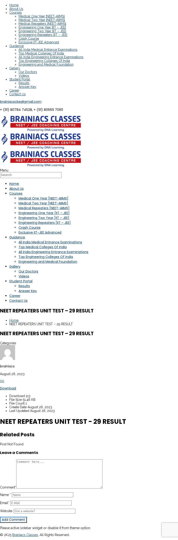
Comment (8, 487)
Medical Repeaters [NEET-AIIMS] (42, 24)
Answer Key (27, 87)
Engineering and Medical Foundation (46, 64)
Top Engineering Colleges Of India (44, 61)
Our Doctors (28, 72)
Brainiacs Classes (25, 535)
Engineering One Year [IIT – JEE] (42, 27)
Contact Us (17, 94)
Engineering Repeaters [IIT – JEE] (43, 35)
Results (24, 83)
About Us (16, 9)
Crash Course (29, 38)
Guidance (16, 46)
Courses (15, 12)
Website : (7, 511)
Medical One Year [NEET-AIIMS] (42, 16)
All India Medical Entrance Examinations (48, 49)
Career (14, 90)
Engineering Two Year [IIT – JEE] (42, 31)
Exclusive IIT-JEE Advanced (39, 42)
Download (8, 388)
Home (14, 5)
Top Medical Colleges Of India (41, 53)
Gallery (14, 68)
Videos (24, 75)
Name (5, 495)
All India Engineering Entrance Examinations (51, 57)
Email (4, 503)
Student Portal (19, 79)
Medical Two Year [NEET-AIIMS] (42, 20)
